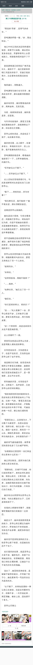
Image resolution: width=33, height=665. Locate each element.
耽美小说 (3, 2)
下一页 (16, 628)
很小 (22, 16)
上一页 (9, 625)
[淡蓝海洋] (10, 16)
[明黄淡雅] (12, 16)
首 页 (4, 5)
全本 (16, 5)
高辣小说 (8, 10)
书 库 (10, 5)
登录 (28, 2)
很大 (28, 16)
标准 (25, 16)
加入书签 (16, 21)
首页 (3, 10)
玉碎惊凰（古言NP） (16, 10)
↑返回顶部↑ (5, 611)
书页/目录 (23, 625)
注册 (31, 2)
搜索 (23, 5)
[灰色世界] (14, 16)
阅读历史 (23, 2)
